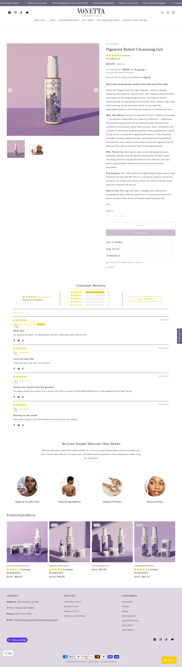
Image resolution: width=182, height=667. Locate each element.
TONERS (125, 606)
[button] (41, 20)
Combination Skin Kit (144, 566)
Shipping (110, 72)
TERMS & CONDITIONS (74, 616)
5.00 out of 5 (43, 296)
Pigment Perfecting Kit (59, 566)
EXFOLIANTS (127, 625)
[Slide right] (96, 90)
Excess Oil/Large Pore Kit (18, 566)
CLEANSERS (127, 602)
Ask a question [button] (145, 299)
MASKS (125, 611)
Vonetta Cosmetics (79, 662)
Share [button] (111, 267)
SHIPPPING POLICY (73, 602)
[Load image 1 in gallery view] (16, 149)
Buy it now (140, 232)
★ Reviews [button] (179, 336)
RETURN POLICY (71, 606)
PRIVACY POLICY (71, 611)
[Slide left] (10, 90)
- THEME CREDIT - (94, 662)
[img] (19, 320)
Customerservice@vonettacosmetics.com (36, 619)
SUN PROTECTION (130, 620)
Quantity (109, 211)
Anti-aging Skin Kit (100, 566)
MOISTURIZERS (128, 616)
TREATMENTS (128, 630)
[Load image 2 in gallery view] (34, 149)
